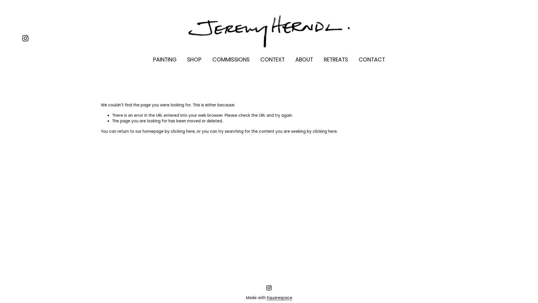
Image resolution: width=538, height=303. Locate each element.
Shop (194, 59)
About (304, 59)
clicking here (183, 131)
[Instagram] (25, 38)
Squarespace (279, 297)
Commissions (231, 59)
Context (272, 59)
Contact (372, 59)
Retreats (336, 59)
